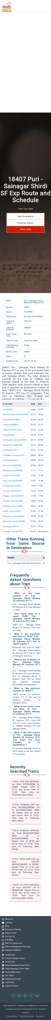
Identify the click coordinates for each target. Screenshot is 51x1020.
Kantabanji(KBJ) (10, 460)
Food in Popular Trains (14, 958)
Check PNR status (12, 972)
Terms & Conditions (26, 1016)
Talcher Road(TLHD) (12, 430)
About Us (8, 919)
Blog (6, 926)
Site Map (8, 940)
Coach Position (11, 986)
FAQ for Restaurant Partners (17, 947)
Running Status (25, 223)
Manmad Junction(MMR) (14, 521)
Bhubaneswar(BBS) (12, 419)
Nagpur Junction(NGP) (13, 496)
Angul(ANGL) (9, 435)
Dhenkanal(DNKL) (11, 424)
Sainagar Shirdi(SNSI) (13, 531)
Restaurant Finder (12, 979)
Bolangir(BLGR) (10, 450)
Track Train (9, 962)
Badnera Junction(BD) (13, 506)
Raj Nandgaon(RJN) (12, 486)
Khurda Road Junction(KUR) (16, 414)
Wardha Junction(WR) (13, 501)
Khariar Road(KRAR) (12, 465)
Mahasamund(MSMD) (13, 470)
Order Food (9, 955)
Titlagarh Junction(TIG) (13, 455)
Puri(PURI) (7, 409)
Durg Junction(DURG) (12, 480)
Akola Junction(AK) (12, 511)
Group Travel (10, 933)
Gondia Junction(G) (12, 491)
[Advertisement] (25, 26)
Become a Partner (12, 929)
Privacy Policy (12, 1016)
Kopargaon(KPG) (10, 526)
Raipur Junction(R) (11, 475)
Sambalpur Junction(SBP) (15, 440)
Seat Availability (25, 216)
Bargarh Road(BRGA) (12, 445)
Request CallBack (12, 950)
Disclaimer (40, 1016)
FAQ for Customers (13, 943)
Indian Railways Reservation (17, 965)
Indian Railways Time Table (16, 969)
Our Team (9, 975)
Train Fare (9, 982)
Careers (8, 922)
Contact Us (9, 936)
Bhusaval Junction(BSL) (14, 516)
